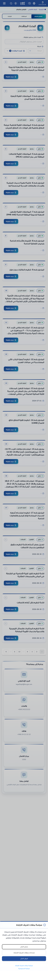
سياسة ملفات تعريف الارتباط (24, 965)
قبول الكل (24, 958)
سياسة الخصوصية (24, 968)
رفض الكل (24, 947)
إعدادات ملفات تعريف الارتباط (24, 953)
